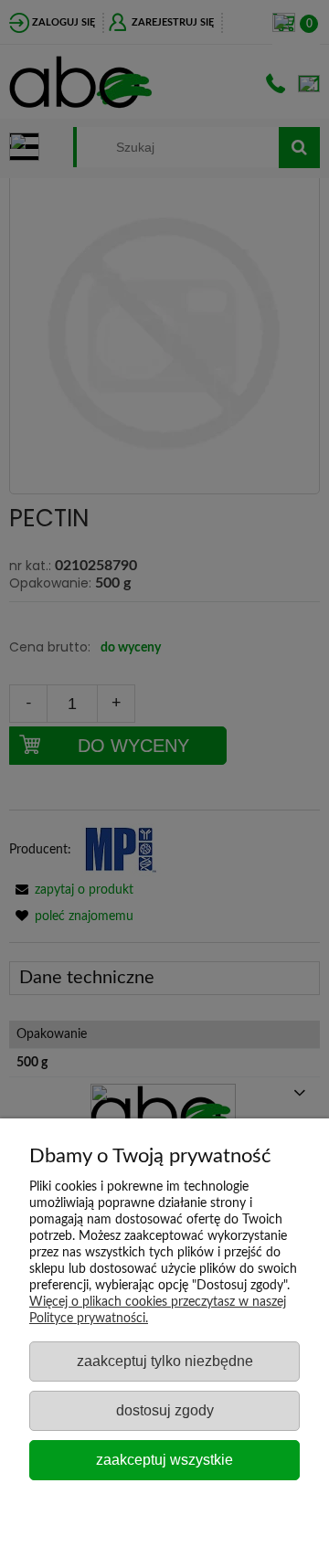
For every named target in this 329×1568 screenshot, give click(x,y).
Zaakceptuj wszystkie (164, 1459)
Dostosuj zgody (165, 1410)
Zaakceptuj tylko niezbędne (165, 1360)
